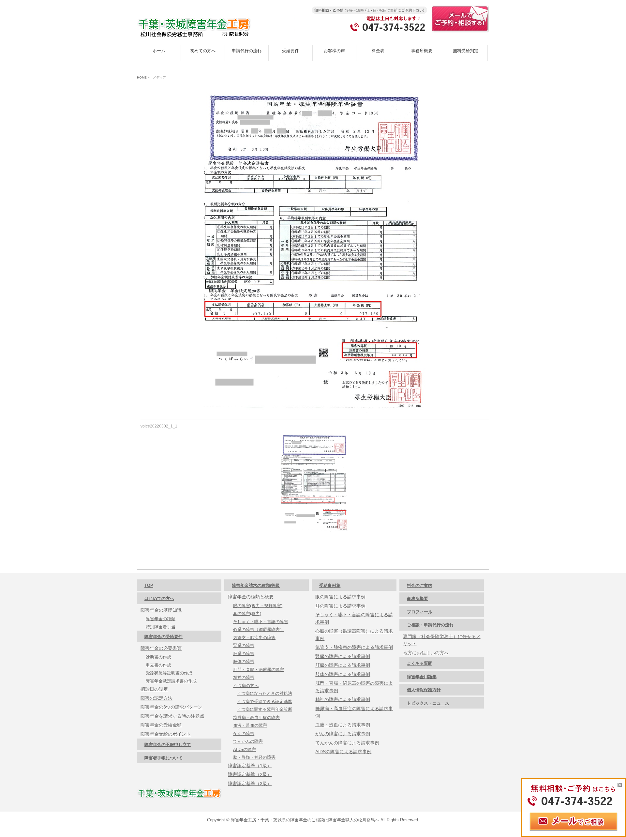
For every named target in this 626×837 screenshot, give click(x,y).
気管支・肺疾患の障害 (254, 637)
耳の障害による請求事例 (340, 605)
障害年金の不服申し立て (167, 744)
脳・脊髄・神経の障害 (254, 757)
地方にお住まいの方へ (426, 652)
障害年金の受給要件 (163, 636)
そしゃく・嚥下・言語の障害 (260, 621)
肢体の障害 (243, 661)
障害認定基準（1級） (250, 765)
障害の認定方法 (156, 698)
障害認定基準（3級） (250, 783)
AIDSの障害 (244, 749)
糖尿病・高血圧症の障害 (256, 717)
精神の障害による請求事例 (342, 699)
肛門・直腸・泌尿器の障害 (258, 669)
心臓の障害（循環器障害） (258, 629)
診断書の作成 (158, 656)
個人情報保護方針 (424, 689)
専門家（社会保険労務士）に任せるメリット (442, 640)
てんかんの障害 (248, 741)
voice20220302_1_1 (159, 426)
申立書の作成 (158, 665)
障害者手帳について (163, 757)
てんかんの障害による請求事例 (347, 742)
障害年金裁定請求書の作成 (171, 681)
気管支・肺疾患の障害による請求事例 (354, 647)
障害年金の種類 (160, 618)
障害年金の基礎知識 (161, 610)
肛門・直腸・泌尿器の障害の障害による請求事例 (354, 686)
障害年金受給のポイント (166, 734)
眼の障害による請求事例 (340, 596)
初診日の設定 (154, 689)
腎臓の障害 (243, 645)
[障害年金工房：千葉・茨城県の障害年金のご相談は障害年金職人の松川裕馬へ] (194, 29)
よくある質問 (419, 663)
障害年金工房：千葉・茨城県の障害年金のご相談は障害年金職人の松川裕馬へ (305, 819)
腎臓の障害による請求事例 (342, 656)
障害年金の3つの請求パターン (171, 707)
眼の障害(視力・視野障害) (257, 605)
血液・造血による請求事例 (342, 724)
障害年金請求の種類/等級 (256, 585)
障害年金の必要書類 (161, 648)
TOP (148, 585)
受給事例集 (329, 585)
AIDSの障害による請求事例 (343, 751)
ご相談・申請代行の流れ (430, 624)
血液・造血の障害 (250, 725)
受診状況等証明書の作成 (169, 672)
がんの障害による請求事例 (342, 733)
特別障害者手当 (160, 626)
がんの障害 (243, 733)
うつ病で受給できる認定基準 (264, 701)
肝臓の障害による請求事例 (342, 665)
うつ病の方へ (246, 685)
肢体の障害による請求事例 (342, 674)
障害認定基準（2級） (250, 774)
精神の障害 (243, 677)
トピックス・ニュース (428, 703)
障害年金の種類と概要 (251, 596)
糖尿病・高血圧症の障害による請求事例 (354, 712)
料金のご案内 (419, 585)
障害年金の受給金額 (161, 724)
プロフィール (419, 611)
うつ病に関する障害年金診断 (264, 709)
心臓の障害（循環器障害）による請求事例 (354, 634)
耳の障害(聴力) (247, 613)
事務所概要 (417, 598)
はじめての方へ (159, 598)
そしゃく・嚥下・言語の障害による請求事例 (354, 618)
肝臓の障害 (243, 653)
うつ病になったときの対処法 (264, 693)
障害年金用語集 (422, 676)
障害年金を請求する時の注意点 (172, 716)
